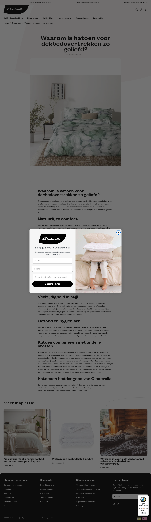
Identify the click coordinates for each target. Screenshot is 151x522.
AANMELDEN (52, 284)
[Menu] (147, 496)
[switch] (143, 513)
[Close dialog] (118, 232)
